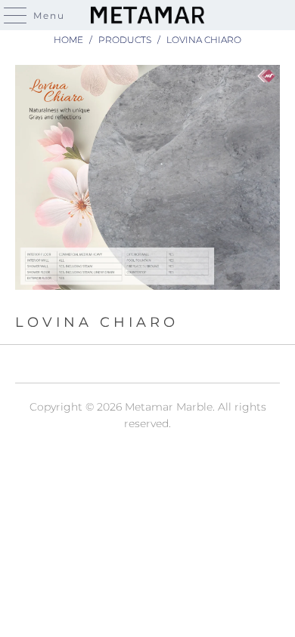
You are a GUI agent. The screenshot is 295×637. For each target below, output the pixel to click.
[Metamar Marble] (148, 15)
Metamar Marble (169, 407)
